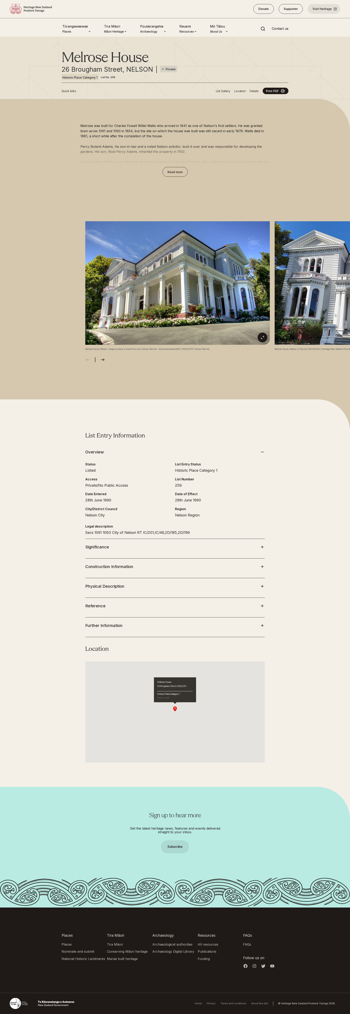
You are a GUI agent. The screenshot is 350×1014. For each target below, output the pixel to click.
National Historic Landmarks (83, 959)
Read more (175, 172)
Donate (263, 9)
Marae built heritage (122, 959)
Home (198, 1003)
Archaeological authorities (172, 944)
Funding (204, 959)
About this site (259, 1003)
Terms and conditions (233, 1003)
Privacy (211, 1003)
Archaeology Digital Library (173, 951)
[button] (175, 507)
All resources (208, 944)
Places (67, 944)
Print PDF (272, 91)
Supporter (291, 9)
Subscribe (175, 847)
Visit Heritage (322, 9)
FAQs (247, 944)
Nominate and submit (78, 951)
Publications (207, 951)
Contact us (280, 29)
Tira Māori (115, 944)
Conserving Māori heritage (127, 951)
